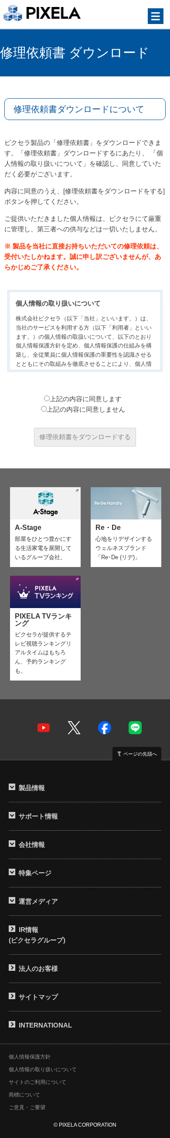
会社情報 (32, 844)
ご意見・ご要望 (27, 1107)
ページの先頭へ (140, 753)
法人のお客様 (38, 968)
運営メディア (38, 901)
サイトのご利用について (37, 1082)
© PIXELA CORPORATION (85, 1125)
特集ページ (35, 873)
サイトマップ (38, 996)
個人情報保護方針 (30, 1057)
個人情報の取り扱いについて (43, 1069)
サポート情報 (38, 816)
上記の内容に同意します (86, 398)
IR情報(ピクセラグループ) (37, 935)
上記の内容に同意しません (86, 409)
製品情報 (32, 787)
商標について (24, 1095)
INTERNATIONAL (45, 1025)
